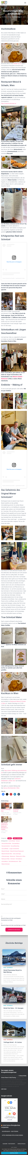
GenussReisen (5, 848)
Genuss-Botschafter (6, 843)
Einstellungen (14, 1153)
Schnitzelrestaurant (13, 861)
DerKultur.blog (21, 1143)
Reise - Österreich (17, 838)
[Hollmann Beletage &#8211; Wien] (6, 806)
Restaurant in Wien (20, 856)
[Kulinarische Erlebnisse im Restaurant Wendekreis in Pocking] (6, 819)
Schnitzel (12, 859)
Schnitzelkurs (19, 859)
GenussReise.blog (15, 846)
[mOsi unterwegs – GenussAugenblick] (4, 3)
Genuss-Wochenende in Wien (11, 788)
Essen (9, 838)
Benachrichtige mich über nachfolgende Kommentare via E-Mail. (11, 919)
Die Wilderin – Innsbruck (16, 810)
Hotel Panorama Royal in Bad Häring (12, 1135)
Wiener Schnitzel (5, 864)
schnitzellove (5, 861)
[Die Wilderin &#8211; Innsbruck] (18, 806)
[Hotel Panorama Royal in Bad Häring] (14, 957)
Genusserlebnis (15, 843)
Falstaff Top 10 (17, 63)
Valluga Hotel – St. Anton (13, 1042)
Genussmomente (6, 846)
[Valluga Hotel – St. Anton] (14, 1029)
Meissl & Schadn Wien (7, 853)
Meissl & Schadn (5, 851)
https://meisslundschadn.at (8, 103)
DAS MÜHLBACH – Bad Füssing (10, 1131)
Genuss (18, 841)
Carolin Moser (11, 841)
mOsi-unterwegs (17, 853)
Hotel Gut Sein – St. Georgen (13, 1008)
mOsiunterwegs (5, 856)
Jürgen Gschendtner (14, 848)
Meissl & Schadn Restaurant (17, 851)
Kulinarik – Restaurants (9, 1143)
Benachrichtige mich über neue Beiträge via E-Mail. (13, 925)
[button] (5, 158)
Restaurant (12, 856)
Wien (20, 861)
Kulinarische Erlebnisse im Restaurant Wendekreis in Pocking (4, 826)
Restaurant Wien (6, 859)
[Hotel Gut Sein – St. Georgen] (14, 995)
